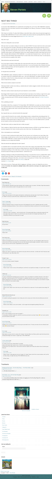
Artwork (30, 1)
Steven (3, 192)
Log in (37, 476)
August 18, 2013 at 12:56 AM (6, 259)
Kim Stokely (21, 159)
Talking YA (13, 176)
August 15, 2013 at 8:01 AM (6, 183)
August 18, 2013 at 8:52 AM (6, 275)
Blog (44, 1)
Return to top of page (5, 471)
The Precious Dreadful (10, 1)
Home (2, 1)
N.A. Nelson (8, 161)
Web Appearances (5, 439)
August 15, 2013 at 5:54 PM (7, 210)
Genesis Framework (27, 476)
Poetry (25, 1)
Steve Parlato (12, 23)
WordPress (34, 476)
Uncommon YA (5, 437)
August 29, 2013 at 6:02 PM (6, 376)
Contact (40, 1)
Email (3, 446)
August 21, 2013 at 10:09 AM (7, 302)
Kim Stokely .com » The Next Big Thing (10, 374)
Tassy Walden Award (6, 429)
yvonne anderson (5, 340)
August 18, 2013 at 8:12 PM (7, 285)
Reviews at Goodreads (26, 410)
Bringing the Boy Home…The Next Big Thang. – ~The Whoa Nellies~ (16, 367)
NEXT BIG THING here (28, 36)
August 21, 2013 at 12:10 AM (6, 296)
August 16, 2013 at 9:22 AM (6, 222)
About (35, 1)
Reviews (9, 176)
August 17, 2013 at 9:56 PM (6, 239)
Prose (22, 476)
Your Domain (12, 472)
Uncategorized (4, 435)
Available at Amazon (35, 409)
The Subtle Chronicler (43, 97)
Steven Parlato (15, 8)
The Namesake (20, 1)
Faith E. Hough (5, 201)
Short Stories (4, 425)
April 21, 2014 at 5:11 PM (7, 352)
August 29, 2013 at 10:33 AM (6, 369)
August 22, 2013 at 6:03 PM (6, 332)
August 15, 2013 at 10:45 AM (6, 193)
